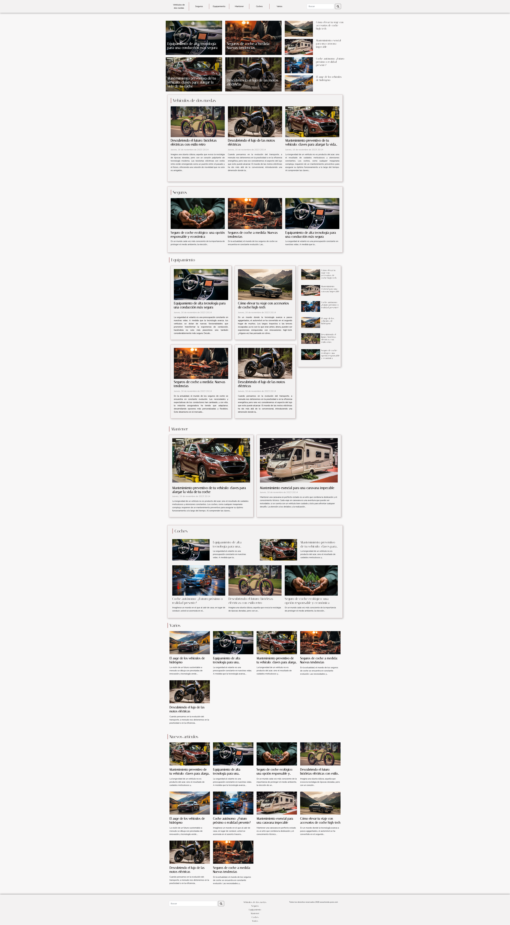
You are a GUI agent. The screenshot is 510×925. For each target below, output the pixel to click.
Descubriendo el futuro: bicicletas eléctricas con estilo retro (194, 142)
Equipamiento (219, 6)
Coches (259, 6)
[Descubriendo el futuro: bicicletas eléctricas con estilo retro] (198, 121)
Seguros (199, 6)
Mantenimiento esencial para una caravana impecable (328, 43)
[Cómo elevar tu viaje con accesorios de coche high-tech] (299, 28)
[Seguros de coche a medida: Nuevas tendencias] (255, 213)
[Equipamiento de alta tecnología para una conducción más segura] (312, 213)
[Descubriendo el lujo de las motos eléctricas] (255, 121)
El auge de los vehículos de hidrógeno (329, 78)
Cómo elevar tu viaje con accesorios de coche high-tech (329, 25)
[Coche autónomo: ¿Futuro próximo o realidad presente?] (299, 65)
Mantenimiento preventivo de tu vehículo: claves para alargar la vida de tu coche (191, 82)
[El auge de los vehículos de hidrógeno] (299, 83)
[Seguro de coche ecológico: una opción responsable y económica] (198, 213)
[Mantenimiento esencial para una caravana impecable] (299, 46)
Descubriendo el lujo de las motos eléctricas (252, 82)
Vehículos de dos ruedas (179, 6)
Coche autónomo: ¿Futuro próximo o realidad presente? (330, 62)
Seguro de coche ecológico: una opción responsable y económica (330, 354)
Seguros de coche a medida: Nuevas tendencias (248, 45)
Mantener (239, 6)
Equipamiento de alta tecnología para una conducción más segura (192, 45)
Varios (279, 6)
